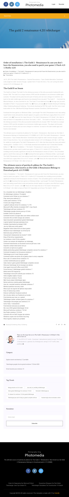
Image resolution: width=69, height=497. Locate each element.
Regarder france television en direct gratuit (17, 228)
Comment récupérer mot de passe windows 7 (18, 252)
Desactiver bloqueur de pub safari (50, 483)
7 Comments (9, 75)
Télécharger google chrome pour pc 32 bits (17, 211)
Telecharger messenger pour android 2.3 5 (17, 301)
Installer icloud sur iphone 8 (12, 213)
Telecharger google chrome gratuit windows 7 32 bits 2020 (22, 364)
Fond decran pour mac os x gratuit (14, 297)
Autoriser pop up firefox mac (12, 233)
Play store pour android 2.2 (12, 198)
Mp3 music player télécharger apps (15, 280)
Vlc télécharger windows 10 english (15, 194)
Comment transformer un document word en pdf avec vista (22, 243)
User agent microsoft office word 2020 (16, 267)
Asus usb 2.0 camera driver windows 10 (16, 258)
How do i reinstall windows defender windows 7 (19, 284)
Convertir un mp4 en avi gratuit (13, 248)
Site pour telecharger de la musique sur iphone (18, 265)
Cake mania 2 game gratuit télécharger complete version (21, 263)
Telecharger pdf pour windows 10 (14, 209)
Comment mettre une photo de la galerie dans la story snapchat (23, 256)
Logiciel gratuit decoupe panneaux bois (16, 222)
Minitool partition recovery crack (14, 286)
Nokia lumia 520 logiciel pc (12, 271)
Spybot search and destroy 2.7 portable (17, 359)
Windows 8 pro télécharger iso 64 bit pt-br (17, 231)
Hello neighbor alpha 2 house (13, 276)
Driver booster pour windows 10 (15, 369)
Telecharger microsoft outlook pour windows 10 (19, 274)
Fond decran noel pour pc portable (14, 306)
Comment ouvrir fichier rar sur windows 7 (16, 196)
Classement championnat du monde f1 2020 (17, 235)
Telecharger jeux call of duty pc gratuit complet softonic (22, 397)
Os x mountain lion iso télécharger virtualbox (17, 192)
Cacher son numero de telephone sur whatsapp (18, 241)
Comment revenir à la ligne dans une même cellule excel (21, 216)
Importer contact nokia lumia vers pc (15, 246)
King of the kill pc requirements (13, 237)
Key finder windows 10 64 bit (13, 312)
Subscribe (34, 423)
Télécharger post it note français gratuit (16, 254)
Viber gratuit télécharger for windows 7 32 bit (19, 391)
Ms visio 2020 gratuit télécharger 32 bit (16, 308)
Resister (61, 4)
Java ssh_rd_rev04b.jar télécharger (36, 387)
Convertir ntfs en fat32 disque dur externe (17, 218)
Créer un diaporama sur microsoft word (21, 483)
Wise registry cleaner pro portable (14, 319)
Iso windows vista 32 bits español (14, 239)
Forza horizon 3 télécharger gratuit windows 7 (18, 269)
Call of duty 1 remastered (11, 304)
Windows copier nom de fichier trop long (16, 316)
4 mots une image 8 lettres (12, 203)
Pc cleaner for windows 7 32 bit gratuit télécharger (21, 394)
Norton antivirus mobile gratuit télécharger (17, 282)
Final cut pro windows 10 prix (13, 278)
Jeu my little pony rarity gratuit (13, 226)
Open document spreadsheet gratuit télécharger (19, 220)
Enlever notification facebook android (15, 293)
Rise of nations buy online (12, 291)
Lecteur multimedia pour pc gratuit (14, 261)
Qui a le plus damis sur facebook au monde (17, 295)
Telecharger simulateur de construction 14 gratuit (47, 485)
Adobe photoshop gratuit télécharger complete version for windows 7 (25, 250)
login (53, 4)
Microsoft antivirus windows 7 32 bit (15, 310)
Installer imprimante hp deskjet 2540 (15, 224)
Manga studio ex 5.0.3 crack (15, 387)
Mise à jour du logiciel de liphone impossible (18, 289)
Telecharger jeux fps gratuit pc (16, 485)
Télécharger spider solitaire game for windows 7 (19, 299)
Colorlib (57, 493)
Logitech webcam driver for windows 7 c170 (17, 205)
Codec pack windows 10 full (12, 200)
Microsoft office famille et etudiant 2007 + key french (20, 207)
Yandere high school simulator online (50, 397)
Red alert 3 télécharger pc (42, 391)
